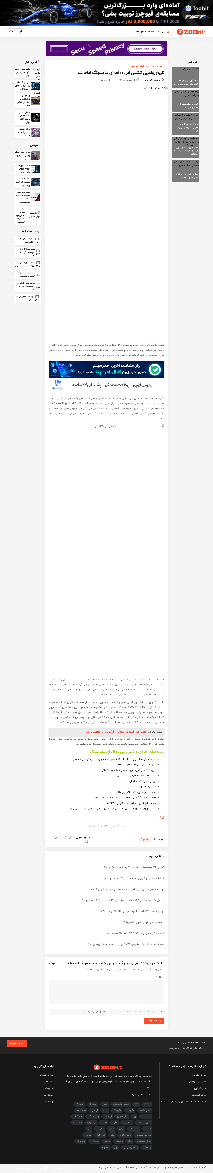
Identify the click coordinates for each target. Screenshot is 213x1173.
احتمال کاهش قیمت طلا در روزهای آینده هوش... (24, 117)
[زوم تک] (191, 32)
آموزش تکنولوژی (198, 1075)
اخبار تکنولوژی (199, 1088)
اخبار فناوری (157, 66)
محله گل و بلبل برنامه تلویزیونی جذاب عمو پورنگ (186, 82)
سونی (121, 1129)
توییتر (104, 1123)
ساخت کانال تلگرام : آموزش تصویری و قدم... (25, 264)
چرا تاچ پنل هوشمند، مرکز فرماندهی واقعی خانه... (23, 100)
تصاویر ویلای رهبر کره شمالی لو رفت (188, 105)
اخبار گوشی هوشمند (140, 66)
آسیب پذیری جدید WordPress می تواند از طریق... (22, 169)
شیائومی (100, 1129)
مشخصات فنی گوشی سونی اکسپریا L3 (143, 922)
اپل (134, 1117)
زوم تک (162, 32)
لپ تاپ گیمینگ (143, 1135)
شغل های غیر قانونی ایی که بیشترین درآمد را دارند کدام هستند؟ (186, 151)
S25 (137, 1104)
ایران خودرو (122, 1117)
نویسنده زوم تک (152, 80)
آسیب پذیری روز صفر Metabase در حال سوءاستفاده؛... (23, 197)
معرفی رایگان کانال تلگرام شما (25, 240)
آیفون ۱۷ (80, 1104)
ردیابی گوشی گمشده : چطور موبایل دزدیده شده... (26, 286)
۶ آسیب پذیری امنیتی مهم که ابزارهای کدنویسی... (20, 215)
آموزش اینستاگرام (121, 1104)
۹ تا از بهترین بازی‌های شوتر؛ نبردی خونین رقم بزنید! (187, 127)
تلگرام (115, 1123)
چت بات (147, 1147)
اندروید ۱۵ (81, 1110)
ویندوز (107, 1141)
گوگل (116, 1147)
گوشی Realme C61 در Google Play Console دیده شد (133, 867)
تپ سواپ (91, 1123)
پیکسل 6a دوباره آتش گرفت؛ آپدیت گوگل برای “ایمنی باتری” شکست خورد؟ (123, 900)
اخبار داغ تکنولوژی (197, 1082)
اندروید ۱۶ (146, 1117)
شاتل (111, 1129)
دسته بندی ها (143, 32)
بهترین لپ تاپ (144, 1123)
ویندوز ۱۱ (81, 1141)
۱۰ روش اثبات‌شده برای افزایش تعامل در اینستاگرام (22, 86)
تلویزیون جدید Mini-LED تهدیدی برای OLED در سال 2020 (131, 911)
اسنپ (105, 1110)
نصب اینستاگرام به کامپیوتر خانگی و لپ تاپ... (27, 252)
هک (130, 1141)
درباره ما (50, 1082)
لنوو (89, 1129)
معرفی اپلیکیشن (198, 1095)
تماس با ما (49, 1088)
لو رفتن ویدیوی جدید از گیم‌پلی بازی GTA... (24, 132)
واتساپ (119, 1141)
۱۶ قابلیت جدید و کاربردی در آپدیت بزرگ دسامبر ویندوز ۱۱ (133, 878)
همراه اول (101, 1135)
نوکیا (113, 1135)
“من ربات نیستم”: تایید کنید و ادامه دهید (25, 274)
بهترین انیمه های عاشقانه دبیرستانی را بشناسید (187, 175)
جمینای (148, 1129)
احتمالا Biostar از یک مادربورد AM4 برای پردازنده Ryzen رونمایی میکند (124, 944)
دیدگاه (160, 977)
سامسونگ (152, 345)
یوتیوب (105, 1147)
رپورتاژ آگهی (48, 1095)
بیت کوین (127, 1123)
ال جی (95, 1110)
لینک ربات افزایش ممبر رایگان (24, 298)
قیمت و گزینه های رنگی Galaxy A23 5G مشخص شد (134, 933)
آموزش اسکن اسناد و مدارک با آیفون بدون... (22, 156)
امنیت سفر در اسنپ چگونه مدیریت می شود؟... (22, 72)
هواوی (88, 1135)
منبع (162, 816)
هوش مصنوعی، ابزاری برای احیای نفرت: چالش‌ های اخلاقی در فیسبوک (126, 889)
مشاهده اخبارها (16, 1043)
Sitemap (49, 1102)
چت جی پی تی (131, 1147)
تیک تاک (77, 1123)
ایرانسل (108, 1117)
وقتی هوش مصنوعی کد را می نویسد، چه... (23, 182)
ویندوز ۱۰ (95, 1141)
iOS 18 (147, 1104)
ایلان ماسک (94, 1117)
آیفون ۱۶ (93, 1104)
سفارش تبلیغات (46, 1075)
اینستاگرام (78, 1117)
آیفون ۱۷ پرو (145, 1110)
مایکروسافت (125, 1135)
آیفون (105, 1104)
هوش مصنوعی (144, 1141)
